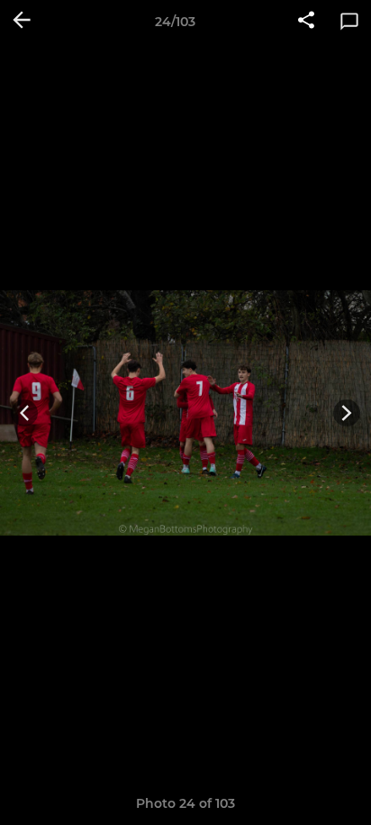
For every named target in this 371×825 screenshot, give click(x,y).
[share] (306, 21)
